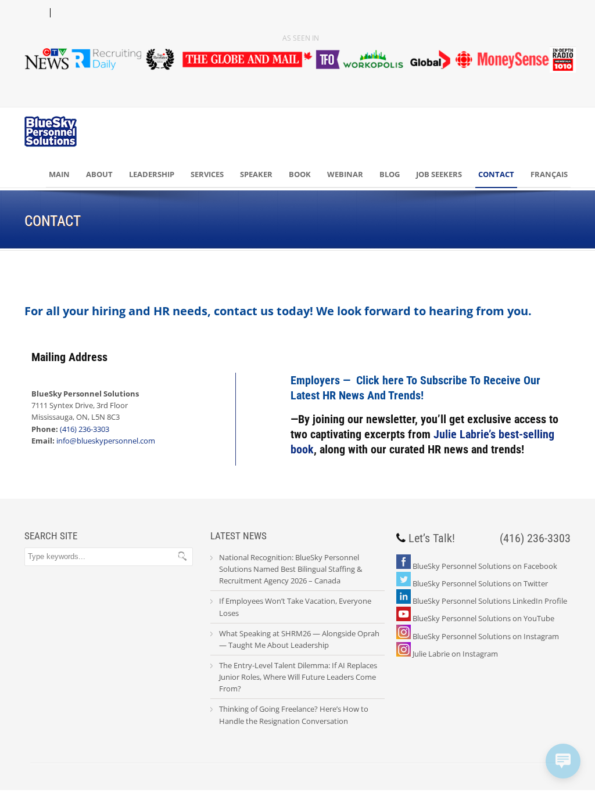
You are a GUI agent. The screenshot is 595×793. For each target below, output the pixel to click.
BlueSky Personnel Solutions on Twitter (480, 583)
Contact (496, 174)
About (99, 174)
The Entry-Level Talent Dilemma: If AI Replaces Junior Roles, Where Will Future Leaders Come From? (298, 677)
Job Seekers (439, 174)
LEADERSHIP (151, 174)
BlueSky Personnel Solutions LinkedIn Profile (490, 601)
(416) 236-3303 (84, 429)
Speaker (256, 174)
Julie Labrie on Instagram (455, 653)
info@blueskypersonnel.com (105, 440)
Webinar (345, 174)
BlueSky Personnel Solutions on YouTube (483, 618)
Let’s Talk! (431, 538)
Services (207, 174)
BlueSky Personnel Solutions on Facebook (485, 566)
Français (549, 174)
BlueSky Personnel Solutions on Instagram (486, 636)
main (59, 174)
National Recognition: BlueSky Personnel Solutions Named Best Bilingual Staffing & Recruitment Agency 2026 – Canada (290, 569)
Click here (380, 380)
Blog (389, 174)
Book (300, 174)
